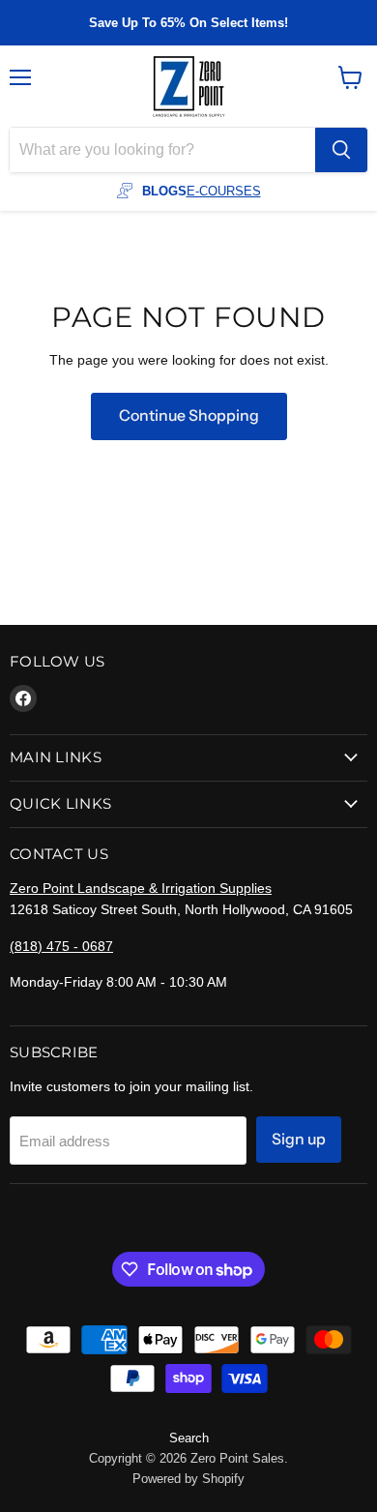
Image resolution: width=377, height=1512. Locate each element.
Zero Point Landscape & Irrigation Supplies (141, 888)
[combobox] (162, 150)
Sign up (299, 1139)
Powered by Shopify (188, 1478)
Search (189, 1438)
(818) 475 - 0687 (61, 946)
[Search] (341, 150)
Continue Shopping (189, 415)
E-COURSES (224, 191)
